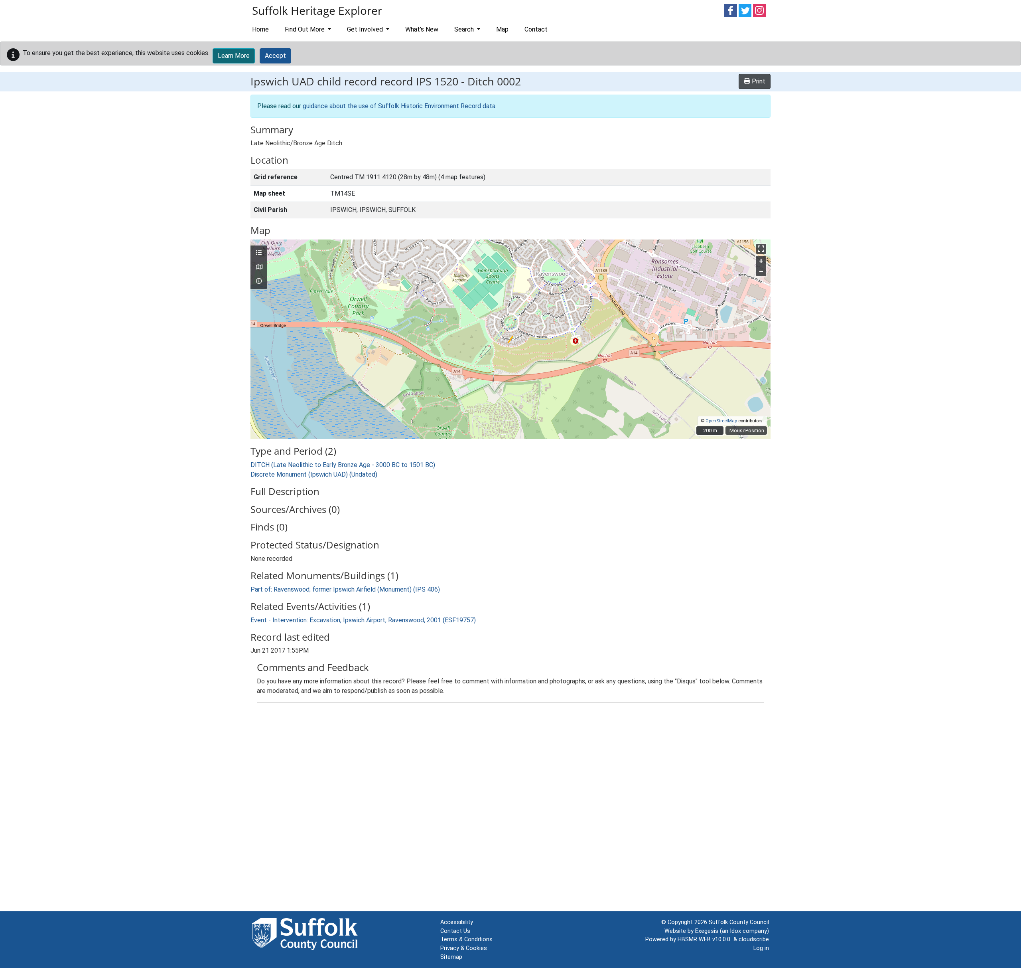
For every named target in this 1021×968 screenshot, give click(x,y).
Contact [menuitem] (536, 29)
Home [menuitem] (260, 29)
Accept (275, 55)
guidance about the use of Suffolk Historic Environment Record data (399, 106)
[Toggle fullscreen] (761, 249)
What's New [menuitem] (421, 29)
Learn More (234, 55)
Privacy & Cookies (463, 948)
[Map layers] (259, 253)
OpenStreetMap (721, 421)
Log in (761, 948)
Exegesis (706, 931)
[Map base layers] (259, 267)
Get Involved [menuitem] (365, 29)
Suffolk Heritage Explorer (317, 10)
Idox (735, 931)
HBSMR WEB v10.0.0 (705, 939)
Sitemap (451, 957)
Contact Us (455, 931)
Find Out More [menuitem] (305, 29)
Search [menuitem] (464, 29)
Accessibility (456, 922)
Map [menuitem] (502, 29)
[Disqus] (510, 809)
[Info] (259, 281)
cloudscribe (754, 939)
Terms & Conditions (466, 939)
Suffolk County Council (739, 922)
